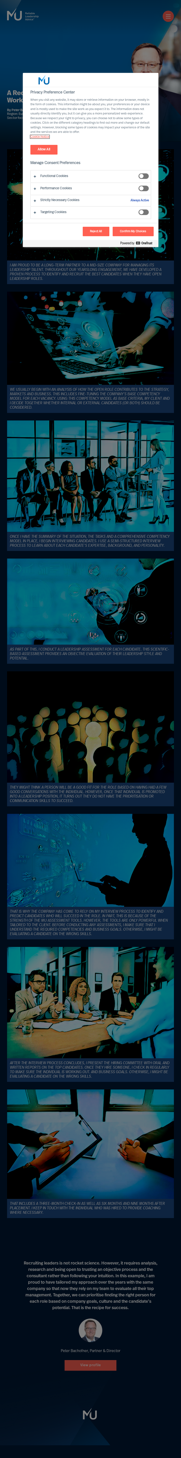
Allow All (44, 149)
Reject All (96, 231)
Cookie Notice (39, 136)
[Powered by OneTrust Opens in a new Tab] (138, 244)
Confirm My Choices (133, 231)
